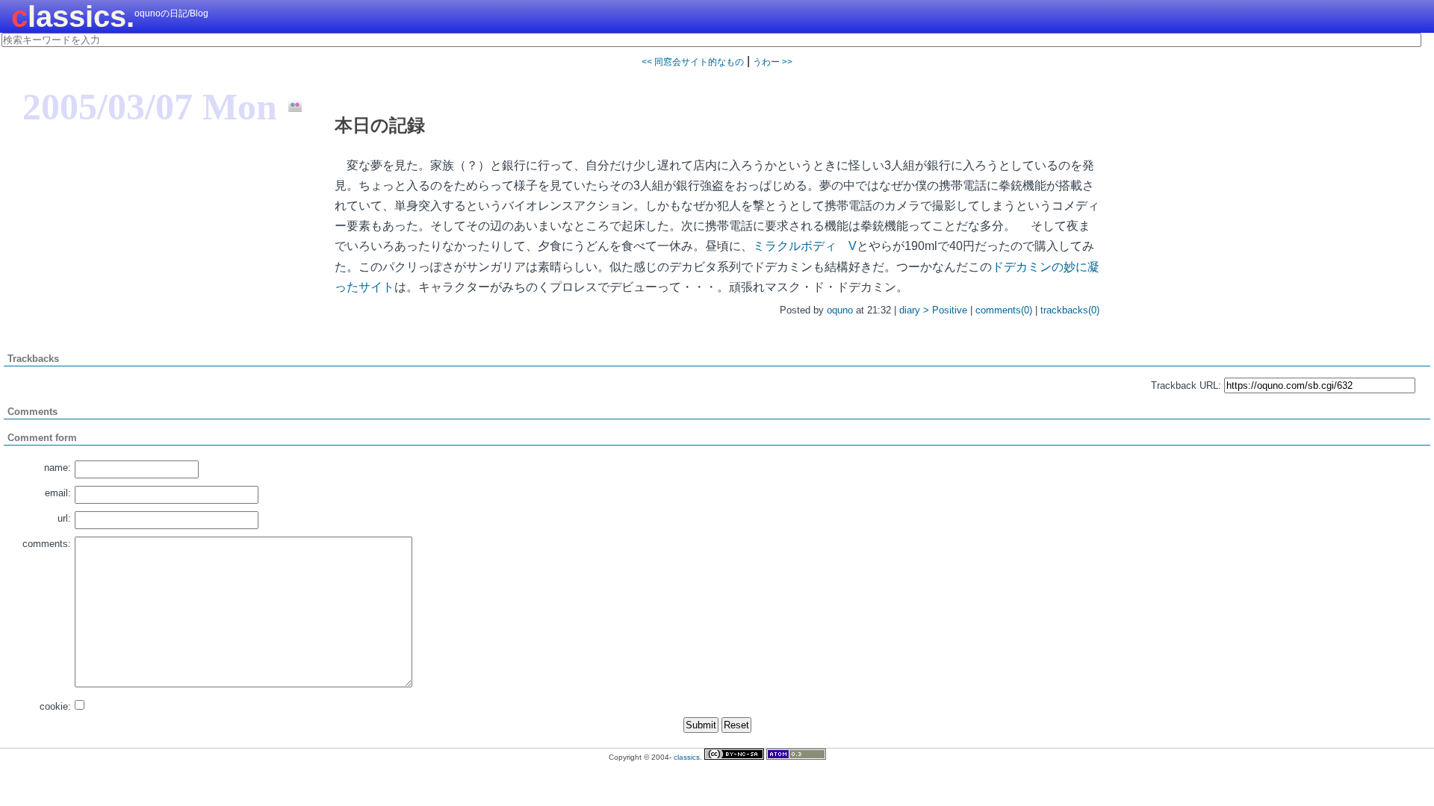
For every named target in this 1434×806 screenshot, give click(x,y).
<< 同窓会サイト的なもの (693, 62)
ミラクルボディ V (805, 246)
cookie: (55, 706)
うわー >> (772, 62)
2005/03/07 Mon (149, 107)
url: (64, 518)
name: (57, 467)
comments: (46, 543)
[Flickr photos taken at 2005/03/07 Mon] (289, 106)
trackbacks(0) (1069, 310)
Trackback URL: (1186, 385)
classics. (72, 16)
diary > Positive (933, 310)
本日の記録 (380, 125)
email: (58, 493)
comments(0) (1003, 310)
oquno (840, 310)
